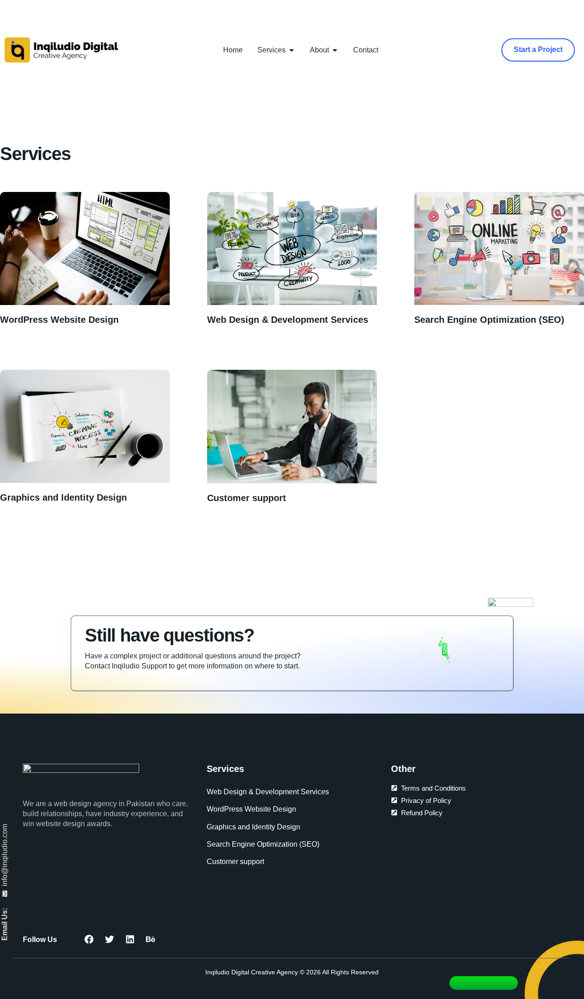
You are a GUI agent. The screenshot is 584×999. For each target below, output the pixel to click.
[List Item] (153, 939)
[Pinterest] (132, 939)
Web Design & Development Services (287, 320)
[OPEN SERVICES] (291, 50)
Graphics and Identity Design (63, 497)
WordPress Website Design (59, 320)
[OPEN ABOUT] (335, 50)
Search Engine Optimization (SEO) (489, 320)
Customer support (246, 498)
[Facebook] (91, 939)
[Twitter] (112, 939)
